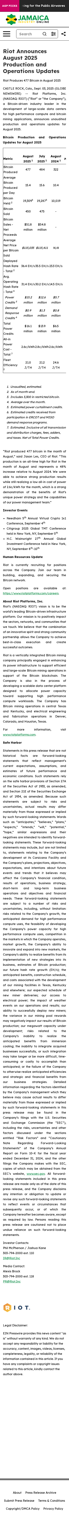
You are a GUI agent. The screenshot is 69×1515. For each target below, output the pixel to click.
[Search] (44, 34)
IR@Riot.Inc (11, 1258)
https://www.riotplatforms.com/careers (31, 593)
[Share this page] (63, 34)
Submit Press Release (19, 1500)
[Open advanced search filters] (53, 34)
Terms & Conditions (51, 1500)
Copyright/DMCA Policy (23, 1508)
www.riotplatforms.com (19, 734)
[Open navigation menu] (6, 34)
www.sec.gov (36, 1173)
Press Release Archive (40, 1492)
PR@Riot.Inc (12, 1281)
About (17, 1492)
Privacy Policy (53, 1508)
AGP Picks (9, 5)
